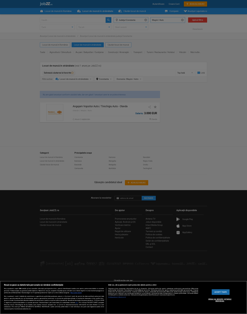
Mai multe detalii (76, 292)
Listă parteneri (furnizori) (117, 297)
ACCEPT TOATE (221, 292)
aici (76, 302)
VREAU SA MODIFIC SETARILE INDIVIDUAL (220, 300)
